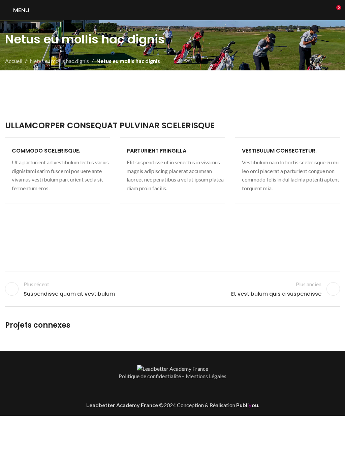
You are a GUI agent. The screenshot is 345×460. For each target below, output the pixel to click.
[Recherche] (323, 10)
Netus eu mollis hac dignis (59, 61)
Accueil (13, 61)
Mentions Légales (206, 376)
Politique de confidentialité (150, 376)
